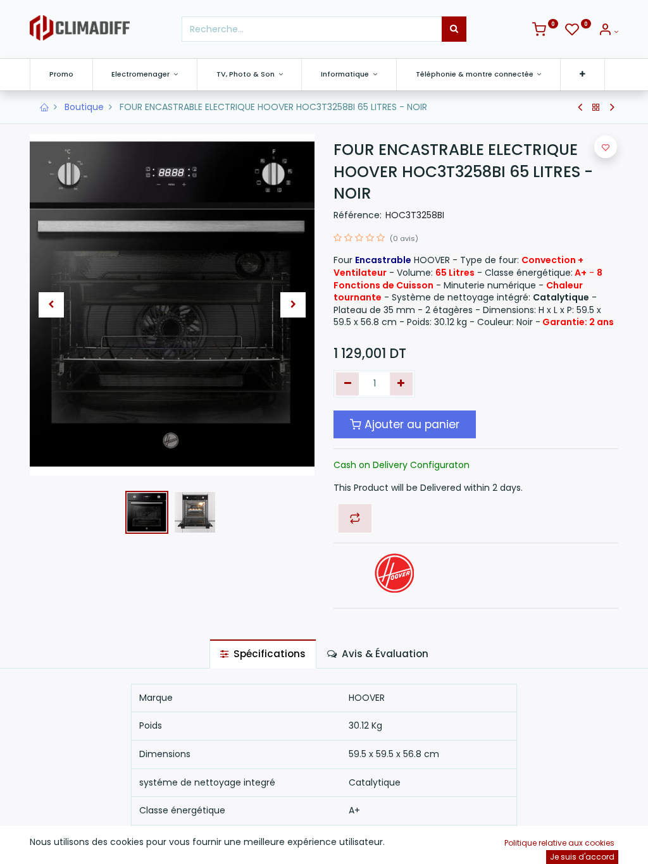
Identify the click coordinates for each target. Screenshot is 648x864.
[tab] (262, 654)
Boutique (84, 107)
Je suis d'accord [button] (582, 856)
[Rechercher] (454, 29)
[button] (582, 74)
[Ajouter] (401, 384)
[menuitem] (61, 74)
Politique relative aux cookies (559, 842)
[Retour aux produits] (596, 107)
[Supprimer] (347, 384)
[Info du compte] (608, 32)
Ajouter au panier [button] (410, 424)
